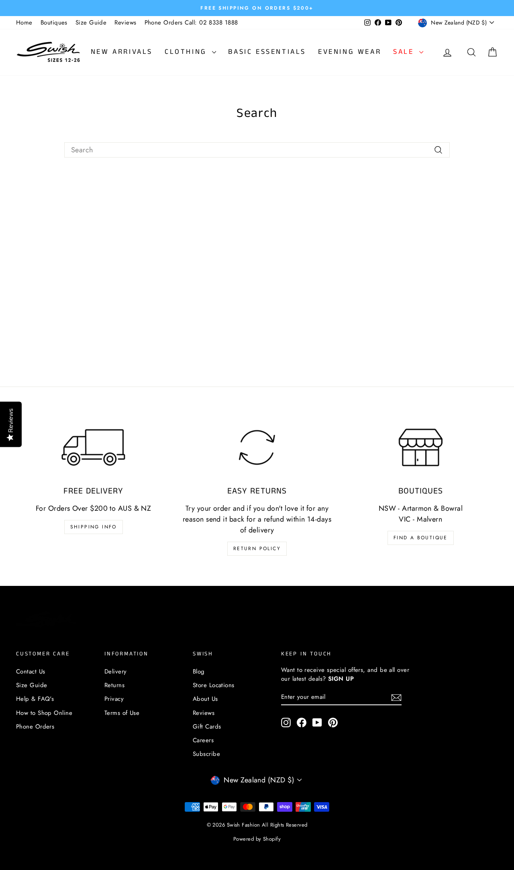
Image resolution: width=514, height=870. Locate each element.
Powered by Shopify (257, 839)
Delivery (115, 671)
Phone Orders (35, 726)
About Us (205, 698)
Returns (114, 685)
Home (24, 22)
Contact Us (30, 671)
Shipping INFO (93, 526)
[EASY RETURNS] (256, 447)
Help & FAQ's (35, 698)
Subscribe (206, 753)
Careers (203, 740)
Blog (199, 671)
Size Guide (91, 22)
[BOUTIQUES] (420, 447)
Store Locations (214, 685)
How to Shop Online (44, 712)
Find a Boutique (421, 537)
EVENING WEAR (349, 52)
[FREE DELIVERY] (93, 447)
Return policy (257, 548)
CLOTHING (187, 52)
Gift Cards (207, 726)
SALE (405, 52)
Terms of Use (121, 712)
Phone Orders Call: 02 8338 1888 (191, 22)
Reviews (125, 22)
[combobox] (257, 150)
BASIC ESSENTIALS (267, 52)
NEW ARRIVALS (122, 52)
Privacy (114, 698)
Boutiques (54, 22)
